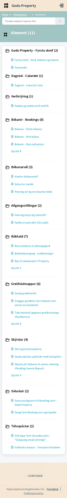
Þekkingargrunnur (24, 14)
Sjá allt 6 (16, 323)
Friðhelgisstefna (33, 493)
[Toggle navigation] (61, 5)
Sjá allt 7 (16, 268)
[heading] (33, 51)
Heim (5, 14)
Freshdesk (52, 489)
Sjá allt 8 (16, 151)
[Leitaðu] (60, 21)
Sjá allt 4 (16, 375)
